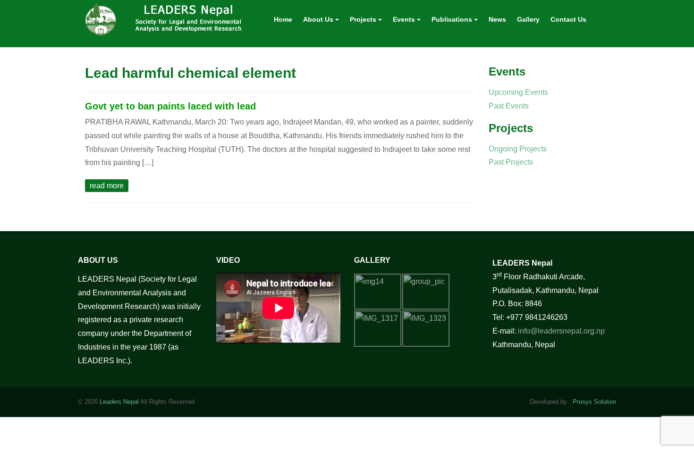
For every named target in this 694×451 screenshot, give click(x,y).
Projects (364, 19)
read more (107, 186)
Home (283, 19)
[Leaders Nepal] (166, 17)
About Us (319, 19)
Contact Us (568, 19)
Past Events (509, 106)
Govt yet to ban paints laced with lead (170, 106)
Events (405, 19)
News (497, 19)
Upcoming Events (518, 92)
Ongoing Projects (518, 149)
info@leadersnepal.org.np (561, 331)
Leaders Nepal (119, 401)
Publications (453, 19)
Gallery (528, 19)
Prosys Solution (594, 401)
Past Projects (511, 162)
